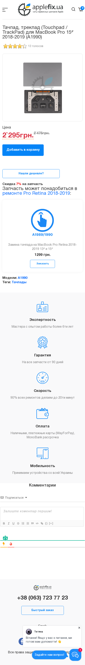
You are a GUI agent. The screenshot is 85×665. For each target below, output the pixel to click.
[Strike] (18, 523)
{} (46, 523)
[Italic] (8, 523)
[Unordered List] (27, 523)
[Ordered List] (22, 523)
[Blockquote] (32, 523)
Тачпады (19, 282)
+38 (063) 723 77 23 (42, 598)
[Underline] (13, 523)
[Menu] (5, 9)
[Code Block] (37, 523)
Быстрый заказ (42, 610)
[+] (51, 523)
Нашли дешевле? (31, 173)
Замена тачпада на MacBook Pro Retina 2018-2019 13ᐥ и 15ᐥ (42, 247)
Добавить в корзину (23, 150)
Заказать (42, 264)
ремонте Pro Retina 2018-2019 (36, 193)
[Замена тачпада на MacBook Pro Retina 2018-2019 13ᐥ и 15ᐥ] (42, 224)
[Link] (41, 523)
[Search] (73, 9)
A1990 (22, 277)
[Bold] (3, 523)
